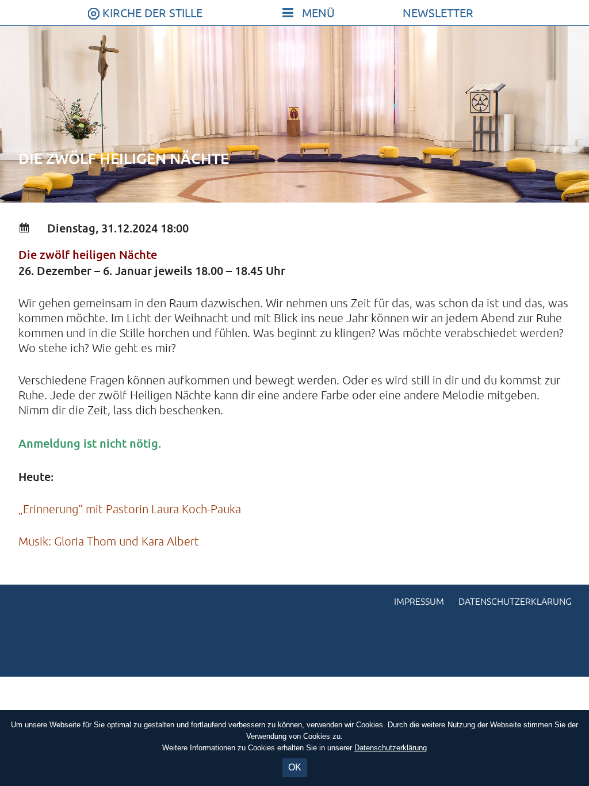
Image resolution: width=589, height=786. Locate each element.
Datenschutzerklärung (515, 602)
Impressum (419, 602)
